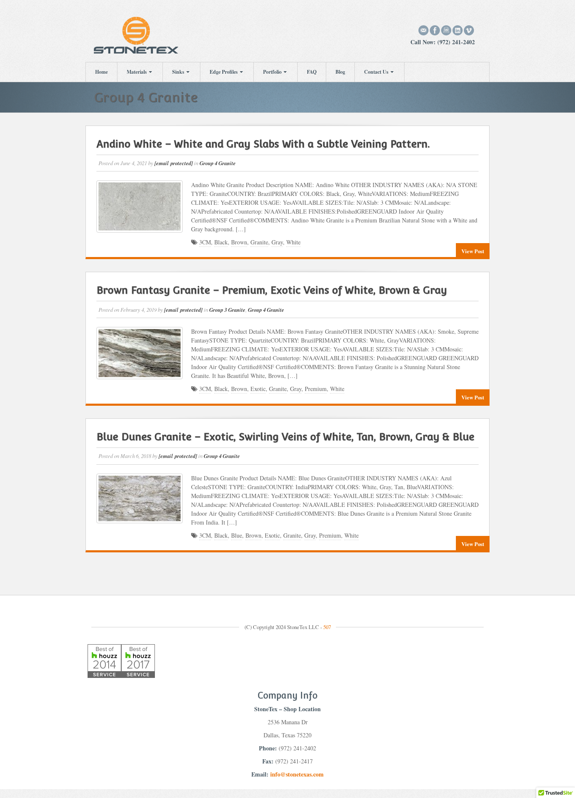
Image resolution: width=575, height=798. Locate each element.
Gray (277, 242)
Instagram (446, 30)
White (293, 242)
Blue (236, 535)
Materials (137, 71)
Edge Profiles (224, 71)
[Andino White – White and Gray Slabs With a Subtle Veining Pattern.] (139, 206)
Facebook (435, 30)
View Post (472, 251)
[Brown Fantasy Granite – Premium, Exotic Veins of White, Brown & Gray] (139, 353)
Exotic (258, 389)
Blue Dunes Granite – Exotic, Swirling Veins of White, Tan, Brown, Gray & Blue (285, 437)
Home (101, 71)
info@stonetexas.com (297, 774)
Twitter (469, 30)
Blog (340, 71)
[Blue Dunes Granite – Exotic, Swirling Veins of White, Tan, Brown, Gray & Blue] (139, 498)
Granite (259, 242)
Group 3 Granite (227, 309)
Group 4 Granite (218, 163)
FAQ (312, 71)
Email (423, 30)
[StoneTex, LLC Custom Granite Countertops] (136, 34)
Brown (239, 242)
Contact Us (376, 71)
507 (327, 627)
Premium (316, 389)
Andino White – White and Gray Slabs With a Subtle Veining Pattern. (263, 144)
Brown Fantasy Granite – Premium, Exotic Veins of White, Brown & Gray (271, 290)
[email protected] (173, 163)
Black (221, 242)
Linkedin (458, 30)
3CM (205, 242)
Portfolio (272, 71)
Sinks (178, 71)
